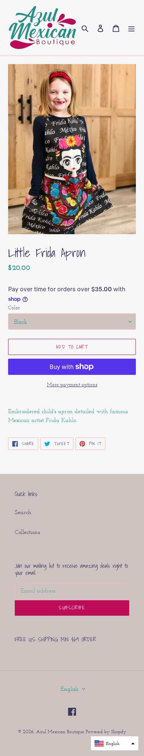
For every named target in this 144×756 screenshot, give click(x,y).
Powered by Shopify (106, 731)
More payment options (72, 384)
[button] (114, 743)
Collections (27, 531)
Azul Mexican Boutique (61, 731)
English (70, 688)
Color (14, 308)
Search (23, 512)
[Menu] (131, 28)
